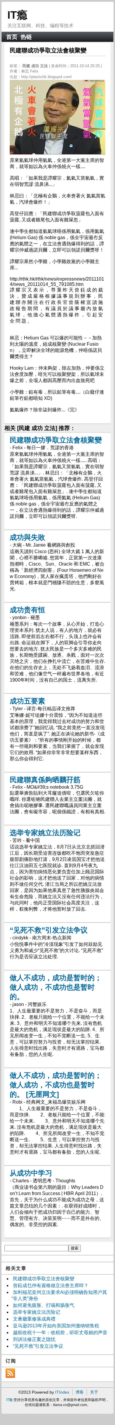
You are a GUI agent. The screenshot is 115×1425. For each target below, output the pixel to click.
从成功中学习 (31, 1173)
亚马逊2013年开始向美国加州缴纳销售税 (56, 1325)
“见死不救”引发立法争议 (49, 930)
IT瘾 (17, 15)
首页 (11, 37)
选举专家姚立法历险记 (45, 833)
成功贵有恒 (27, 610)
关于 (94, 1392)
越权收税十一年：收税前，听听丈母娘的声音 (60, 1332)
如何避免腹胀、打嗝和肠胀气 (43, 1305)
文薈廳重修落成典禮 (34, 1318)
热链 (26, 37)
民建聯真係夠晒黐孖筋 (45, 780)
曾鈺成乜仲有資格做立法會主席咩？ (50, 1285)
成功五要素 (27, 701)
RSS (10, 1373)
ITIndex (62, 1392)
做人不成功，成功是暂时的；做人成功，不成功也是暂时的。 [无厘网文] (56, 1084)
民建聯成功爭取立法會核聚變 (56, 440)
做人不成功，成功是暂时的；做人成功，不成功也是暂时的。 (56, 987)
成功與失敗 (27, 537)
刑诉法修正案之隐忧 (34, 1339)
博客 (79, 1392)
